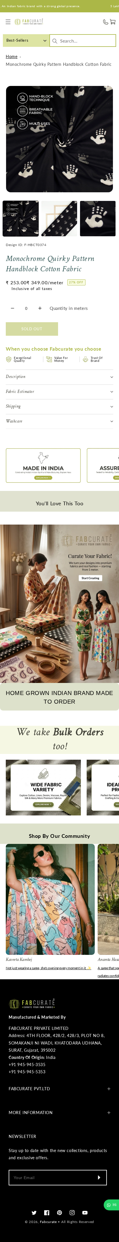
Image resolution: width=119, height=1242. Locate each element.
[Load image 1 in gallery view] (20, 218)
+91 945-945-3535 (27, 1064)
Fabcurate (48, 1222)
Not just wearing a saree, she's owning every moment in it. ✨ (48, 968)
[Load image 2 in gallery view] (59, 218)
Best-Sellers (17, 40)
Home (11, 56)
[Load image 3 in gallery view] (98, 218)
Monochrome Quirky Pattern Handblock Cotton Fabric (58, 64)
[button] (8, 22)
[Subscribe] (99, 1177)
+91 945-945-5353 (27, 1071)
